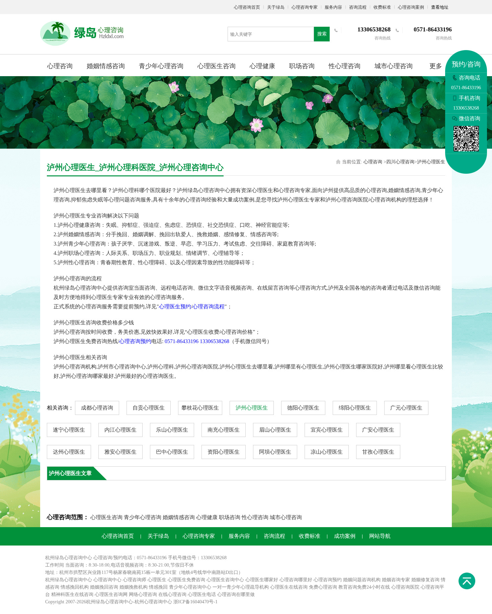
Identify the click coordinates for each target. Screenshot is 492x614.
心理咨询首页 (247, 7)
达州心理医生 (69, 452)
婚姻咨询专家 (396, 579)
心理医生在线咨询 (289, 587)
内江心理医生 (120, 430)
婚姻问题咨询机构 (362, 579)
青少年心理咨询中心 (190, 587)
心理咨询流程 (208, 306)
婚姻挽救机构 (133, 587)
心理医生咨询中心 (225, 579)
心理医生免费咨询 (186, 579)
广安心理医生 (378, 430)
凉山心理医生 (327, 452)
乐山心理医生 (172, 430)
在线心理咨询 (172, 594)
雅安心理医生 (120, 452)
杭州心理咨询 (149, 601)
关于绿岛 (275, 7)
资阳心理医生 (224, 452)
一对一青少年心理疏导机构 (241, 587)
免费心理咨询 (323, 587)
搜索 (322, 33)
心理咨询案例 (411, 7)
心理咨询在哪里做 (236, 594)
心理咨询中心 (107, 579)
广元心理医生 (406, 408)
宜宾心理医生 (327, 430)
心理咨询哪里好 (295, 579)
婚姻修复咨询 (425, 579)
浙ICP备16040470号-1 (195, 601)
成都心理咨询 (97, 408)
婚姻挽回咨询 (104, 587)
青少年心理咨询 (161, 65)
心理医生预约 (175, 306)
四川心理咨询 (400, 161)
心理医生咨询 (216, 65)
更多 (435, 65)
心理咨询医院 (405, 587)
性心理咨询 (344, 65)
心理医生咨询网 (111, 594)
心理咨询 (60, 65)
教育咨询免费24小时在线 (364, 587)
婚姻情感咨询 (106, 65)
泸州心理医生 (431, 161)
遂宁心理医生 (69, 430)
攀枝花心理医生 (200, 408)
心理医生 (157, 579)
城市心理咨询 (394, 65)
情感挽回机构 (75, 587)
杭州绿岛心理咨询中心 (68, 579)
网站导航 (380, 536)
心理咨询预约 (135, 341)
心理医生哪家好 (261, 579)
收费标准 (382, 7)
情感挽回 (158, 587)
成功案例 (344, 536)
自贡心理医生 (149, 408)
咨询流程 (357, 7)
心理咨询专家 (305, 7)
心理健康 (262, 65)
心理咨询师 (134, 579)
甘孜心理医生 (378, 452)
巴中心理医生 (172, 452)
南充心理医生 (224, 430)
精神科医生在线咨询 (72, 594)
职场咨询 (302, 65)
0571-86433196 (181, 341)
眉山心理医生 (275, 430)
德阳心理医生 (303, 408)
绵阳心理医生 (355, 408)
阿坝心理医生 (275, 452)
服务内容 (333, 7)
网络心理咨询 (143, 594)
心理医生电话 (202, 594)
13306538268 (214, 341)
